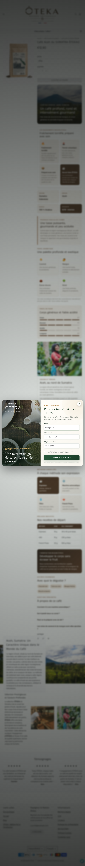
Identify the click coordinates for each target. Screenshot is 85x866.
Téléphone (50, 442)
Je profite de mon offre (61, 457)
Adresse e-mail (48, 433)
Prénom (46, 423)
